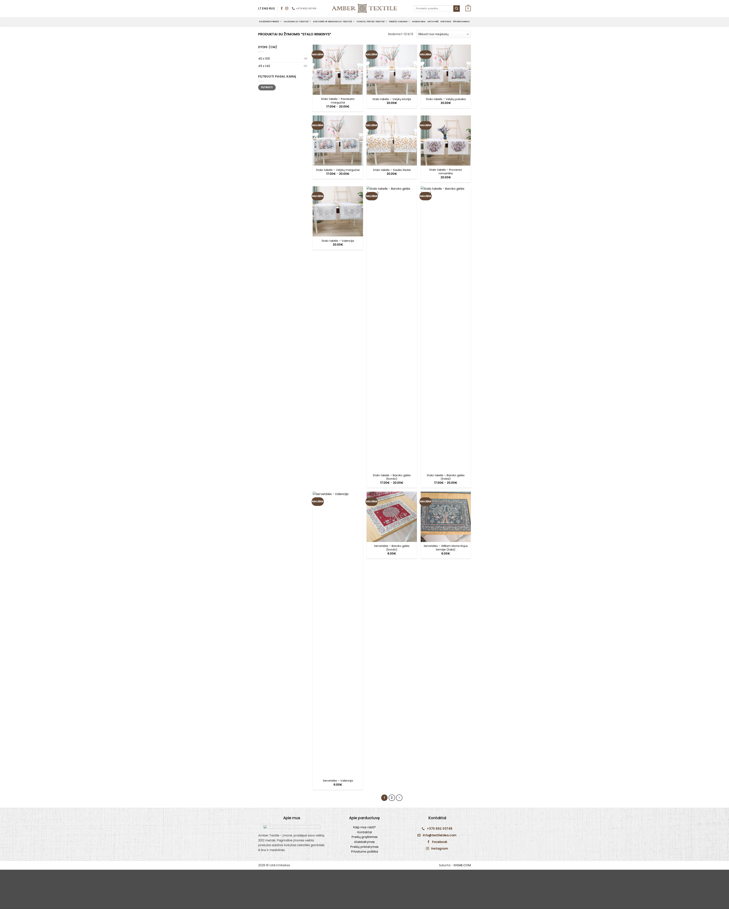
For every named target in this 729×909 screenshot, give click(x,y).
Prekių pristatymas (364, 847)
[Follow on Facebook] (281, 8)
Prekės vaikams (398, 21)
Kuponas (446, 21)
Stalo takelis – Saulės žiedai (392, 170)
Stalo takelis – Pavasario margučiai (338, 100)
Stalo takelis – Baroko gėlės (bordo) (392, 477)
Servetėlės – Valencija (338, 781)
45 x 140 (264, 66)
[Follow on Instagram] (286, 8)
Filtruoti (267, 87)
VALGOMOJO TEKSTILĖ (296, 21)
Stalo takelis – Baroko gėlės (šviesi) (446, 477)
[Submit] (456, 8)
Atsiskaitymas (364, 842)
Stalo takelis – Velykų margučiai (338, 170)
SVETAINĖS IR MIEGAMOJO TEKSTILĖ (332, 21)
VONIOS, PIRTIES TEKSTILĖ (371, 21)
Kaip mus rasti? (364, 827)
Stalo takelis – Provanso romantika (445, 171)
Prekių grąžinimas (364, 837)
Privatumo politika (364, 851)
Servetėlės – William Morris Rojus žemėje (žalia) (446, 547)
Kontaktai (364, 832)
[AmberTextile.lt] (364, 8)
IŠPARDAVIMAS (461, 21)
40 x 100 (264, 58)
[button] (468, 8)
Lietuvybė (433, 21)
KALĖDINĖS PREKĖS (269, 21)
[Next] (399, 797)
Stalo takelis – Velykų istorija (391, 99)
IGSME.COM (462, 865)
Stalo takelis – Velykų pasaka (446, 99)
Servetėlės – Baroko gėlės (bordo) (391, 547)
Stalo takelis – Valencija (338, 241)
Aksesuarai (418, 21)
